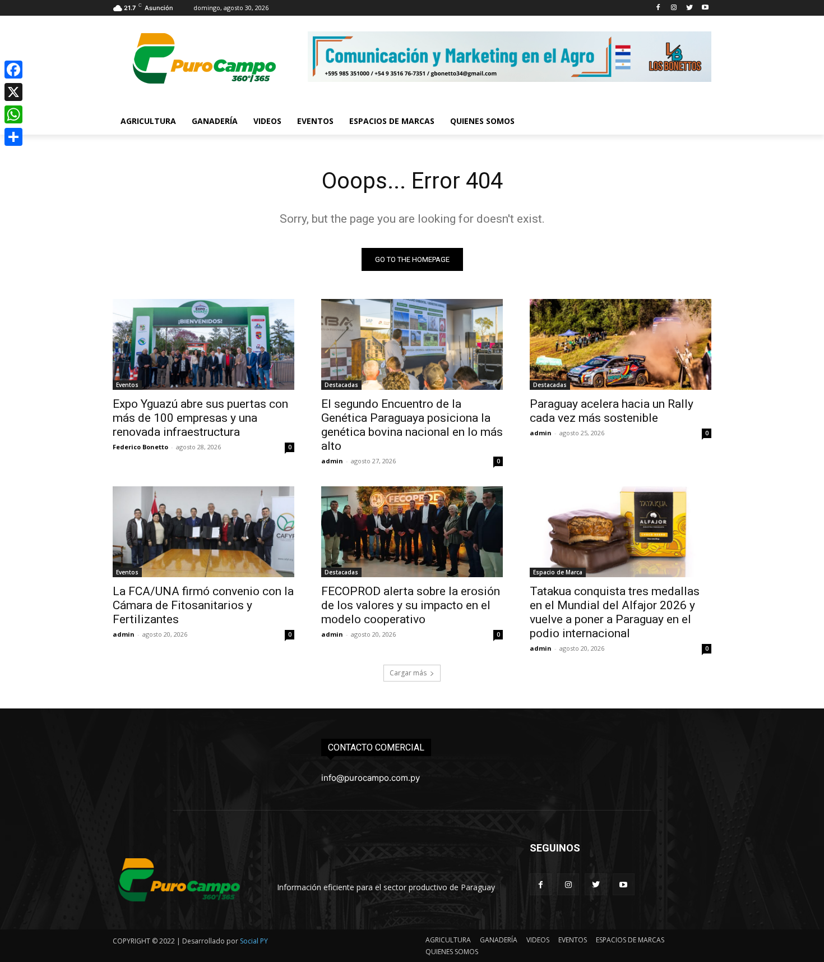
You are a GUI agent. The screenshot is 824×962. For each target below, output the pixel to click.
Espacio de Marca (557, 572)
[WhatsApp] (13, 114)
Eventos (127, 385)
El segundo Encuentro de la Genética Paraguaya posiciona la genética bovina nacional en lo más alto (412, 425)
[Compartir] (13, 137)
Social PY (254, 941)
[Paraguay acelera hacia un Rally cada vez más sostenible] (620, 344)
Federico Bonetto (140, 447)
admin (332, 461)
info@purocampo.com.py (370, 777)
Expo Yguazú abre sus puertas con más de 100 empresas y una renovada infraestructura (200, 418)
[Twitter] (689, 8)
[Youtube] (704, 8)
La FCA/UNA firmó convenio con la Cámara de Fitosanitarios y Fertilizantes (203, 605)
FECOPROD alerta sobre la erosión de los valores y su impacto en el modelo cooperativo (410, 605)
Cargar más (408, 673)
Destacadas (341, 385)
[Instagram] (674, 8)
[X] (13, 92)
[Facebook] (658, 8)
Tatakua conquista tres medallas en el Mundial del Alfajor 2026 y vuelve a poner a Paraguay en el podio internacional (615, 612)
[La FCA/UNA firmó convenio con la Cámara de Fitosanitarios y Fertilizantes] (203, 531)
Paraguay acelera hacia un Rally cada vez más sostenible (611, 411)
